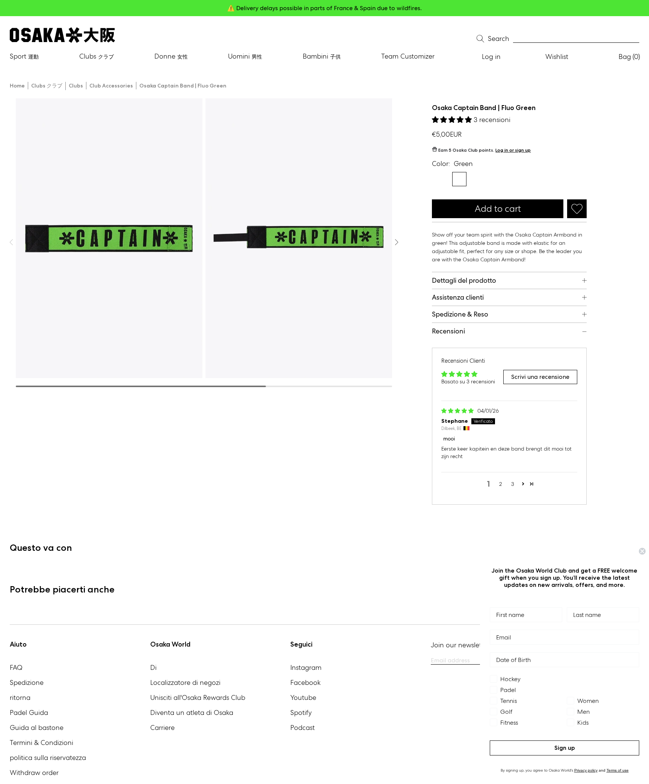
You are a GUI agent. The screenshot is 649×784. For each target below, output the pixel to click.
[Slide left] (396, 242)
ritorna (20, 697)
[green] (439, 179)
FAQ (16, 667)
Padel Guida (29, 712)
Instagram (305, 667)
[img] (458, 410)
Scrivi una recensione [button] (540, 377)
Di (153, 667)
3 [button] (512, 484)
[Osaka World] (62, 35)
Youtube (303, 697)
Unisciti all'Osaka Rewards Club (197, 697)
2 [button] (500, 484)
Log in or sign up (513, 150)
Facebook (305, 682)
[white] (459, 179)
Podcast (302, 727)
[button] (453, 119)
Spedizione (27, 682)
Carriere (162, 727)
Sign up (564, 747)
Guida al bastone (36, 727)
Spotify (301, 712)
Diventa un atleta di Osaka (191, 712)
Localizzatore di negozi (185, 682)
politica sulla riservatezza (48, 757)
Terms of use (618, 770)
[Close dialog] (642, 551)
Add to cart (498, 208)
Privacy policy (586, 770)
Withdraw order (34, 772)
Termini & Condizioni (41, 742)
